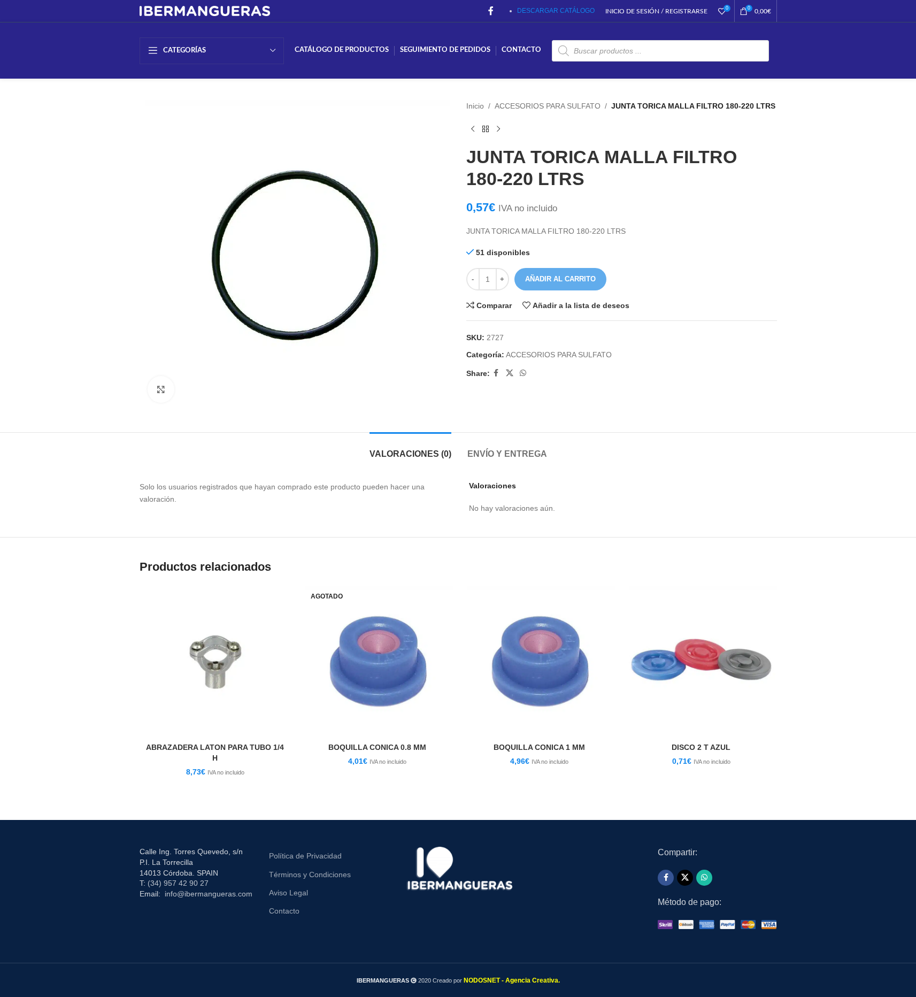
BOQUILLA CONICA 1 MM (539, 747)
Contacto (284, 911)
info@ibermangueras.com (208, 893)
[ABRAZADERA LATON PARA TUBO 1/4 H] (215, 662)
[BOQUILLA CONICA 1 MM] (539, 662)
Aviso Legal (288, 892)
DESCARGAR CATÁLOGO (556, 10)
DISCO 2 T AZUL (701, 747)
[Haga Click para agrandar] (161, 389)
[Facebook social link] (490, 11)
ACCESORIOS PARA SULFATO (548, 106)
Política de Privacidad (305, 856)
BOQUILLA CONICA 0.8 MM (377, 747)
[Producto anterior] (472, 128)
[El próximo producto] (498, 128)
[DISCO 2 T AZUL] (701, 662)
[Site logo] (205, 10)
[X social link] (510, 373)
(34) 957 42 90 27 (178, 883)
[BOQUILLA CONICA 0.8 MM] (377, 662)
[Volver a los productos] (485, 128)
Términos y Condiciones (310, 874)
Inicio (475, 106)
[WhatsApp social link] (523, 373)
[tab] (410, 448)
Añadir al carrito (560, 279)
